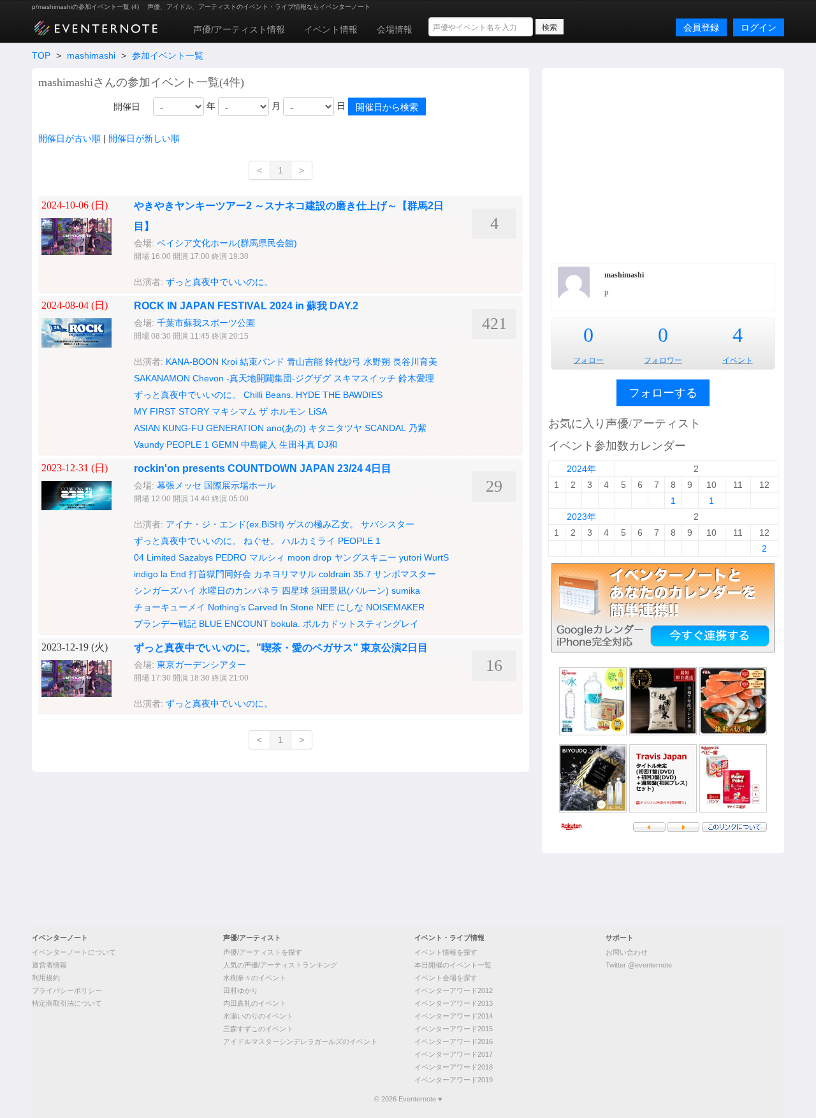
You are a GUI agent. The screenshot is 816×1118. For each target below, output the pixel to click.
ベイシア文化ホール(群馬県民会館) (227, 243)
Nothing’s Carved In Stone (261, 607)
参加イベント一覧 (167, 55)
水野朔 (376, 362)
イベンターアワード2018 (453, 1067)
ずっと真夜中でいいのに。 (219, 282)
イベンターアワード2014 (453, 1016)
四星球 (295, 590)
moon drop (310, 557)
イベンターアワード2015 (453, 1029)
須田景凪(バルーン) (350, 590)
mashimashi (91, 55)
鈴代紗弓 (343, 362)
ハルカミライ (308, 541)
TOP (41, 55)
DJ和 (327, 444)
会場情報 (394, 29)
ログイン (758, 27)
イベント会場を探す (445, 978)
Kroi (229, 362)
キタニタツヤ (335, 428)
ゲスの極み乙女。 (322, 524)
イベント (737, 360)
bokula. (285, 624)
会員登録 (701, 27)
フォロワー (663, 360)
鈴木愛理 (416, 378)
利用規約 (46, 978)
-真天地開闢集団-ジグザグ (278, 378)
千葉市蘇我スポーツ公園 (206, 323)
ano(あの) (286, 428)
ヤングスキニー (365, 557)
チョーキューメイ (169, 607)
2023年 (581, 516)
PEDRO (231, 557)
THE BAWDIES (352, 395)
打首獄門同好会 (220, 574)
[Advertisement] (663, 164)
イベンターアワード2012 (453, 990)
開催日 (126, 106)
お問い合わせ (627, 952)
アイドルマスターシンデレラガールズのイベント (300, 1041)
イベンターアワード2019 (453, 1080)
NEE (325, 607)
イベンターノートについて (74, 952)
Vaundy (149, 444)
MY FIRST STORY (171, 411)
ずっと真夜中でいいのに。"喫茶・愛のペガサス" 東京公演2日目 (281, 647)
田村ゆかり (240, 990)
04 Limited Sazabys (173, 557)
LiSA (318, 411)
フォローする (663, 392)
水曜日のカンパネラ (239, 590)
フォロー (588, 360)
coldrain (335, 574)
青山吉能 (305, 362)
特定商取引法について (67, 1003)
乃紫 (417, 428)
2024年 (581, 469)
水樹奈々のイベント (254, 978)
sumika (405, 590)
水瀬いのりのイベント (258, 1016)
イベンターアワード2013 (453, 1003)
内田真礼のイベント (254, 1003)
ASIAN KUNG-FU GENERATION (199, 428)
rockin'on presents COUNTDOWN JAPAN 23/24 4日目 (262, 468)
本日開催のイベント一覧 (453, 965)
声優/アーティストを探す (262, 952)
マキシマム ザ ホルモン (259, 411)
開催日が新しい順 (144, 138)
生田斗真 (297, 444)
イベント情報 (331, 29)
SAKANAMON (162, 378)
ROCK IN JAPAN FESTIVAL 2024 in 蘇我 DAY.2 (246, 305)
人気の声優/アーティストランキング (280, 965)
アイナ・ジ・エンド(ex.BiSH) (225, 524)
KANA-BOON (192, 362)
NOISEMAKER (395, 607)
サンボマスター (405, 574)
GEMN (225, 444)
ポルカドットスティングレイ (361, 624)
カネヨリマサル (285, 574)
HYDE (308, 395)
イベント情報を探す (445, 952)
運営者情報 (49, 965)
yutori (410, 557)
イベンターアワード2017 (453, 1054)
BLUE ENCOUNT (233, 624)
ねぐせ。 (261, 541)
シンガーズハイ (165, 590)
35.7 (362, 574)
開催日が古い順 (69, 138)
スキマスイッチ (364, 378)
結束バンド (262, 362)
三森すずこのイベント (258, 1029)
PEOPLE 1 (187, 444)
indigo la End (160, 574)
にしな (350, 607)
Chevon (208, 378)
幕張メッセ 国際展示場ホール (216, 485)
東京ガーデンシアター (201, 664)
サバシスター (387, 524)
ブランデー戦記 (165, 624)
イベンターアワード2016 (453, 1041)
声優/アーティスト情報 (239, 29)
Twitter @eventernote (639, 965)
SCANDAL (385, 428)
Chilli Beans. (268, 395)
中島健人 (259, 444)
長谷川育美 (415, 362)
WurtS (436, 557)
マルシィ (267, 557)
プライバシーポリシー (67, 990)
